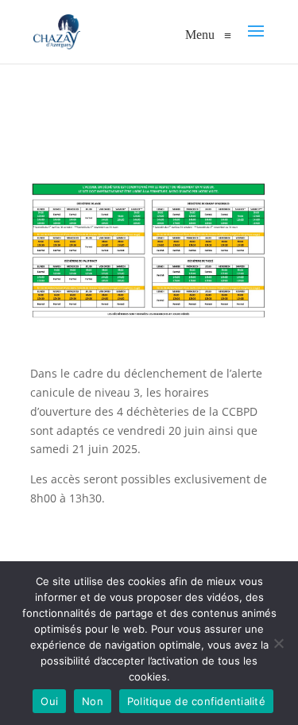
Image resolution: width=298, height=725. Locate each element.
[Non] (278, 643)
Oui (49, 701)
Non (92, 701)
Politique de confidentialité (196, 701)
